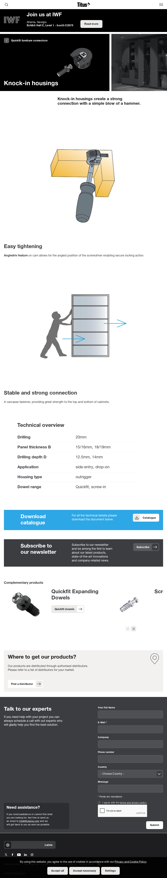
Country (102, 767)
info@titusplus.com (29, 821)
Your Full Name (106, 708)
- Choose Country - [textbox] (112, 774)
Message (103, 782)
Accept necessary (84, 871)
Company (103, 737)
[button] (133, 628)
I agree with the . (124, 803)
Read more (91, 24)
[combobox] (130, 774)
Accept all (57, 871)
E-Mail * (102, 722)
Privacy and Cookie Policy (130, 862)
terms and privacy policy (133, 803)
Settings (110, 871)
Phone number (106, 752)
